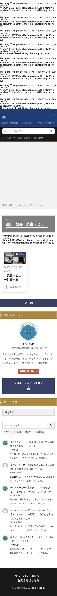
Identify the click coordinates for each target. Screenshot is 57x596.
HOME (8, 205)
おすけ (29, 446)
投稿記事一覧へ (27, 371)
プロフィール (28, 122)
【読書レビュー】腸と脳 (12, 277)
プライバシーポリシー (28, 576)
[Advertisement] (28, 173)
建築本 (27, 137)
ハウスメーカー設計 (12, 137)
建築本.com (38, 587)
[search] (51, 131)
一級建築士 (37, 137)
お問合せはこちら (28, 580)
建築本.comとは (10, 122)
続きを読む (15, 287)
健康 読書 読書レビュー (30, 205)
